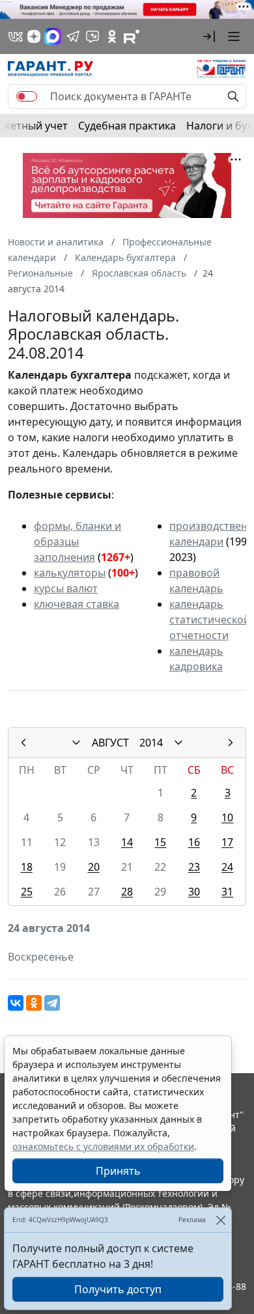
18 (27, 867)
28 (127, 891)
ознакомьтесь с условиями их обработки (103, 1146)
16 (194, 842)
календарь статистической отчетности (209, 619)
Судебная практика (127, 125)
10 (227, 817)
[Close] (220, 1220)
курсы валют (66, 588)
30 (194, 891)
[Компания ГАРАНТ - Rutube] (131, 36)
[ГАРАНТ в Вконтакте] (15, 36)
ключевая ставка (76, 604)
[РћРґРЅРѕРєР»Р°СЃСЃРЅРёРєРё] (34, 1003)
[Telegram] (52, 1003)
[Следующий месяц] (230, 742)
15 (160, 842)
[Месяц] (76, 742)
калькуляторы (70, 573)
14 (127, 842)
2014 (151, 742)
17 (227, 842)
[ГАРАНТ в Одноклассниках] (112, 36)
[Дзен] (33, 36)
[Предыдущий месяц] (23, 742)
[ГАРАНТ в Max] (52, 36)
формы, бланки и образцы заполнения (77, 541)
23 (194, 867)
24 (227, 867)
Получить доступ (118, 1289)
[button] (209, 36)
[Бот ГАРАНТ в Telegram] (92, 36)
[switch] (26, 96)
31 (227, 891)
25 (27, 891)
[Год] (178, 742)
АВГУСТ (110, 742)
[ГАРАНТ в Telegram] (73, 36)
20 (94, 867)
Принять (118, 1171)
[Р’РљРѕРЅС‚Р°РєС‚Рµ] (15, 1003)
